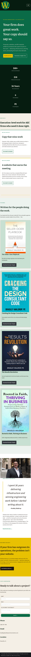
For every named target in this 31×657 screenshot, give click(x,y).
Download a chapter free (20, 56)
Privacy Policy (17, 655)
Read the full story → (7, 528)
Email (2, 602)
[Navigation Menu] (28, 5)
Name (2, 596)
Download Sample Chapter (9, 265)
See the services (8, 56)
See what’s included (7, 151)
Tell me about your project (7, 607)
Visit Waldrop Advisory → (7, 568)
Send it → (15, 615)
